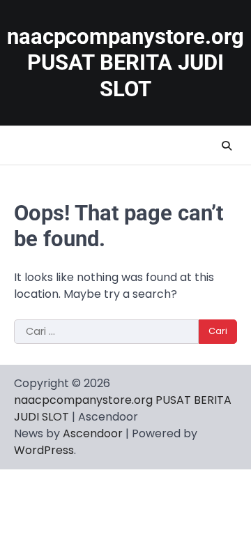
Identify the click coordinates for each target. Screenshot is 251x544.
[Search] (226, 145)
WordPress (44, 450)
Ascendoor (93, 433)
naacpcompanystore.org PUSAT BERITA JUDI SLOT (125, 63)
